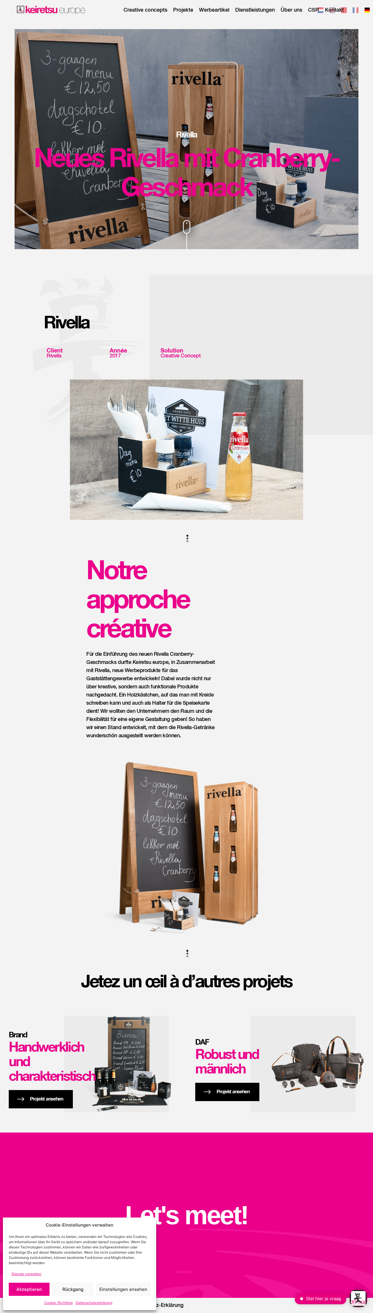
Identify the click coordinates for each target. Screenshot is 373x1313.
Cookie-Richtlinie (58, 1302)
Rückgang (72, 1289)
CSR (313, 10)
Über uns (291, 10)
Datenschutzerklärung (94, 1302)
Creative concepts (145, 10)
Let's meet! (186, 1215)
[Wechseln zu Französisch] (355, 11)
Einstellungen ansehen (123, 1289)
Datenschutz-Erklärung (156, 1305)
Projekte (183, 10)
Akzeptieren (29, 1289)
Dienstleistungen (255, 10)
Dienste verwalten (26, 1274)
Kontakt (334, 10)
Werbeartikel (214, 10)
